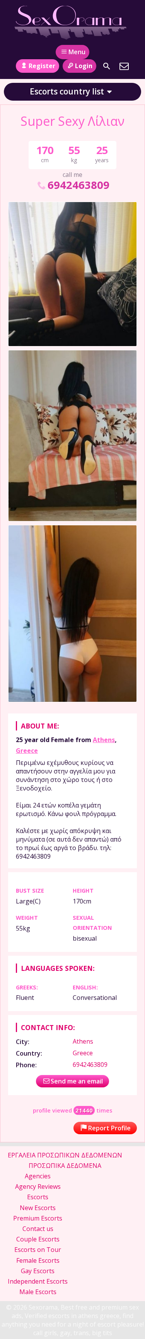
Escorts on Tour (37, 1249)
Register (42, 66)
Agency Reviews (38, 1186)
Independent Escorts (38, 1281)
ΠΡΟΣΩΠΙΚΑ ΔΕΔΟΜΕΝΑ (65, 1165)
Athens (104, 740)
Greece (27, 750)
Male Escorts (37, 1292)
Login (83, 66)
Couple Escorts (38, 1239)
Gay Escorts (38, 1271)
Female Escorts (38, 1260)
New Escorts (38, 1208)
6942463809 (78, 185)
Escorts (37, 1197)
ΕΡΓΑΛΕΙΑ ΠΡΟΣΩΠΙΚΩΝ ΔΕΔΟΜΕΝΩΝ (65, 1155)
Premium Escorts (37, 1218)
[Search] (107, 66)
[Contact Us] (124, 66)
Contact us (37, 1228)
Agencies (38, 1176)
